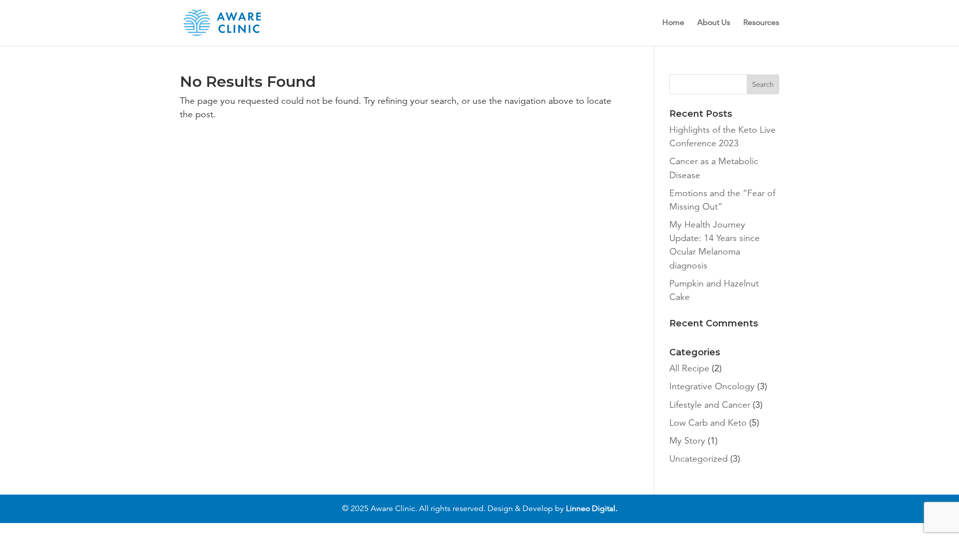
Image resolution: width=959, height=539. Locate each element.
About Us (713, 23)
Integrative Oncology (712, 386)
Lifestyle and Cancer (709, 404)
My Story (687, 440)
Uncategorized (698, 458)
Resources (761, 23)
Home (673, 23)
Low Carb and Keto (708, 422)
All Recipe (689, 368)
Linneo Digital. (591, 509)
